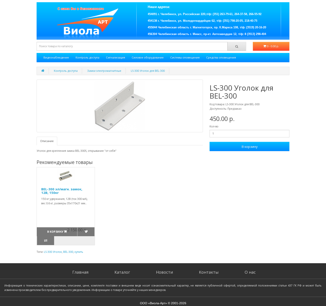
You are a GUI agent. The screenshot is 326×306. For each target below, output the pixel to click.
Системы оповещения (185, 57)
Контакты (209, 272)
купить (79, 252)
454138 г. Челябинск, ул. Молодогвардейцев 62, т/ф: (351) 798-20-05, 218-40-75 (202, 20)
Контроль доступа (87, 57)
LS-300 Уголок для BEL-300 (148, 71)
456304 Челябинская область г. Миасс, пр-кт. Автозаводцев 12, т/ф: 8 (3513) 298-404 (207, 34)
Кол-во (214, 126)
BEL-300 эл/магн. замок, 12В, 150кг (61, 191)
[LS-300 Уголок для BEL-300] (120, 106)
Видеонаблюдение (56, 57)
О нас (250, 272)
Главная (80, 272)
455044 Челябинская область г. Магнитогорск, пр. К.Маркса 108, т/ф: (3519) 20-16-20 (207, 27)
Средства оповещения (221, 57)
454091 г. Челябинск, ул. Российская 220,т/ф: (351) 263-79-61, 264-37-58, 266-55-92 (204, 14)
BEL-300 (68, 252)
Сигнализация (115, 57)
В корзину (250, 146)
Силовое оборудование (148, 57)
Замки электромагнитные (104, 71)
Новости (164, 272)
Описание (47, 141)
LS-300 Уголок (53, 252)
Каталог (122, 272)
